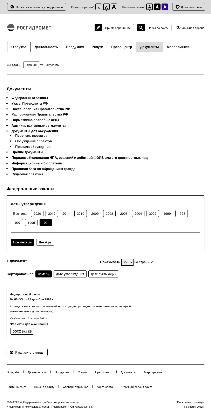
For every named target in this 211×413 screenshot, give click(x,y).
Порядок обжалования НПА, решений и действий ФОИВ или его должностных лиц (80, 157)
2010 (80, 213)
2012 (51, 213)
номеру (43, 273)
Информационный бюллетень (37, 163)
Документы (149, 46)
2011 (66, 213)
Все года (20, 213)
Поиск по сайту (158, 28)
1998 (181, 213)
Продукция (75, 46)
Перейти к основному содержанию (39, 7)
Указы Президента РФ (30, 103)
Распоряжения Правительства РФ (40, 114)
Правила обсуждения (32, 146)
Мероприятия (178, 46)
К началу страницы (29, 352)
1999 (167, 213)
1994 (45, 222)
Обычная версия (193, 28)
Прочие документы (27, 152)
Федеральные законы (30, 98)
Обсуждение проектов (33, 141)
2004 (138, 213)
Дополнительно (191, 7)
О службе (19, 46)
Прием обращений (118, 28)
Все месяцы (22, 242)
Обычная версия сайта (136, 387)
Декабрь (45, 242)
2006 (124, 213)
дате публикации (103, 273)
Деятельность (46, 46)
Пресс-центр (121, 46)
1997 (17, 222)
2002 (152, 213)
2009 (95, 213)
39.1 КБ (22, 331)
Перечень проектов (31, 135)
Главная (31, 65)
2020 (37, 213)
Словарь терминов (75, 387)
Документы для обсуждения (35, 131)
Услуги (97, 46)
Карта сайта (105, 387)
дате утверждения (70, 273)
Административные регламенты (39, 125)
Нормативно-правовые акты (35, 120)
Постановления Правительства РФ (41, 109)
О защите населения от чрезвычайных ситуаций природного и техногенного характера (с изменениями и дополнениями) (71, 308)
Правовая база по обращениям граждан (44, 168)
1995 (31, 222)
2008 (109, 213)
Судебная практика (27, 174)
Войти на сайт (16, 387)
